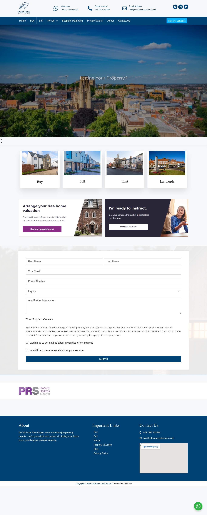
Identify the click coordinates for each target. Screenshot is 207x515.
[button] (103, 139)
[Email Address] (124, 8)
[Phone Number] (90, 8)
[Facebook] (175, 7)
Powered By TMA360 (122, 484)
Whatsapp (65, 6)
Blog (96, 449)
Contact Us (124, 20)
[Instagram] (180, 7)
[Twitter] (186, 7)
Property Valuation (103, 444)
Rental (51, 20)
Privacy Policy (101, 453)
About (110, 20)
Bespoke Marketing (72, 20)
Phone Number (101, 6)
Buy (32, 20)
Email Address (135, 6)
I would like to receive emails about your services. (56, 350)
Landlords (167, 181)
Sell (41, 20)
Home (22, 20)
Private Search (95, 20)
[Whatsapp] (56, 8)
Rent (125, 181)
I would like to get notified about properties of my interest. (60, 342)
